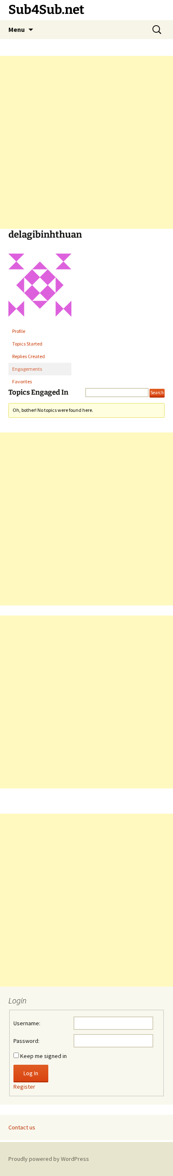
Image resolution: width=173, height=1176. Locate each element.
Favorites (22, 381)
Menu (16, 29)
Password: (26, 1041)
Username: (26, 1023)
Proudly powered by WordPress (48, 1159)
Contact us (21, 1127)
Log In (31, 1073)
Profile (18, 331)
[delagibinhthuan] (39, 288)
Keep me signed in (43, 1056)
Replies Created (28, 356)
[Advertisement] (86, 142)
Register (24, 1086)
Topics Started (27, 343)
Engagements (27, 369)
